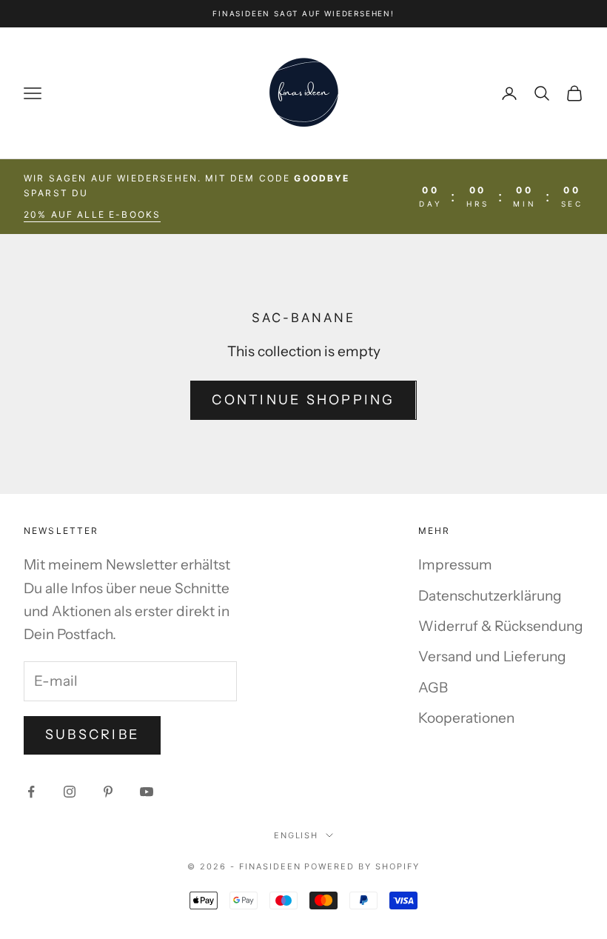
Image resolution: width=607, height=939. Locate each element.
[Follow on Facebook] (31, 791)
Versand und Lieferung (492, 656)
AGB (433, 687)
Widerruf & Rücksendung (500, 626)
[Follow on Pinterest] (108, 791)
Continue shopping (303, 400)
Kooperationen (466, 717)
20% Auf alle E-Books (92, 214)
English (296, 835)
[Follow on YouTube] (146, 791)
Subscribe (92, 734)
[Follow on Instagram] (69, 791)
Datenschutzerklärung (490, 595)
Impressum (455, 564)
